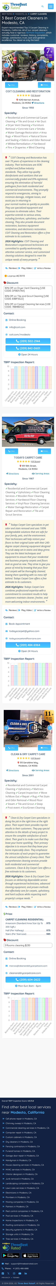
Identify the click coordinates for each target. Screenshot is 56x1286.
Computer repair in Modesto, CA (20, 1132)
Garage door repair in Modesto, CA (22, 1155)
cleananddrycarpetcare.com (25, 973)
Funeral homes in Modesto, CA (20, 1151)
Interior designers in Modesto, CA (21, 1174)
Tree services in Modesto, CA (19, 1239)
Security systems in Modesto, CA (21, 1229)
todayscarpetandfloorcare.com (25, 638)
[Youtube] (20, 1273)
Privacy (6, 1277)
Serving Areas (42, 473)
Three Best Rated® (26, 1283)
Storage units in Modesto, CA (19, 1234)
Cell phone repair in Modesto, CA (21, 1118)
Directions (39, 103)
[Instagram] (14, 1273)
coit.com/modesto (19, 334)
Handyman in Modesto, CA (18, 1160)
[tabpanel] (28, 66)
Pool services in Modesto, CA (19, 1215)
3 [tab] (27, 78)
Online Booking (17, 319)
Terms (16, 1277)
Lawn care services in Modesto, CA (22, 1188)
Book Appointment (19, 623)
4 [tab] (30, 78)
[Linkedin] (26, 1273)
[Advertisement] (28, 1070)
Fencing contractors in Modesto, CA (22, 1146)
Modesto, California (27, 1112)
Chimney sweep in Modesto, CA (20, 1123)
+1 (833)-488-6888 (21, 1268)
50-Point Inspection (35, 32)
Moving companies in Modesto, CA (22, 1202)
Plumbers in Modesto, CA (17, 1197)
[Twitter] (8, 1273)
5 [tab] (32, 78)
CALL (12, 85)
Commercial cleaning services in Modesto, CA (27, 1128)
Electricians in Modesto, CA (18, 1192)
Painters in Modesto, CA (16, 1206)
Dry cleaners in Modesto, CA (19, 1141)
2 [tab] (25, 78)
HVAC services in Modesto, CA (20, 1169)
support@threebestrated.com (24, 1263)
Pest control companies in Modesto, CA (24, 1211)
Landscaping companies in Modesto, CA (24, 1183)
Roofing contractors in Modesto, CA (22, 1225)
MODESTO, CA (21, 14)
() (35, 95)
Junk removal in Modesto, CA (19, 1178)
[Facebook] (3, 1273)
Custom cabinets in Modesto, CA (21, 1137)
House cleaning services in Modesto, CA (24, 1165)
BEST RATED (7, 14)
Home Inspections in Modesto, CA (21, 1220)
